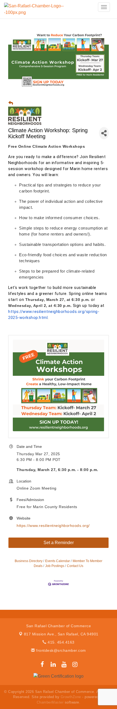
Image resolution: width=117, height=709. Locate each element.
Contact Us (75, 566)
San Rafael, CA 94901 (61, 634)
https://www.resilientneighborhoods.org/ (53, 525)
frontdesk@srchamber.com (60, 650)
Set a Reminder (59, 542)
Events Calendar (57, 561)
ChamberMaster (50, 702)
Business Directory (28, 561)
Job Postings (54, 566)
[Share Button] (104, 133)
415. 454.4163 (61, 642)
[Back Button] (10, 103)
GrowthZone (71, 697)
